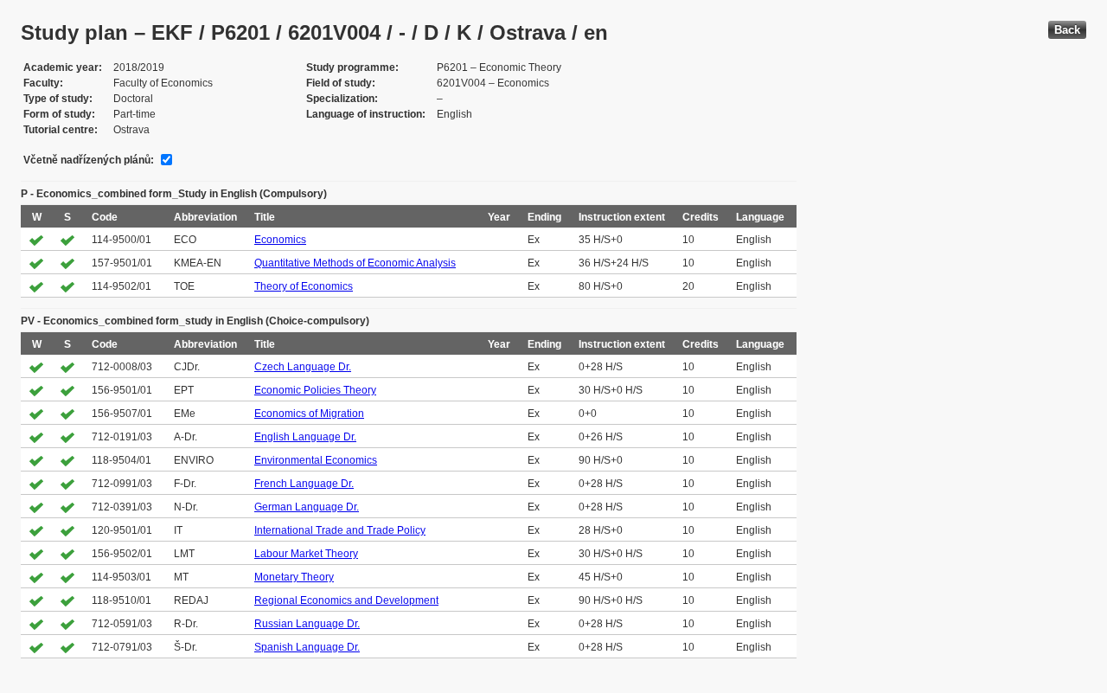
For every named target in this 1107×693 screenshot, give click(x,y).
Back (1067, 29)
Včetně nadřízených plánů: (88, 160)
